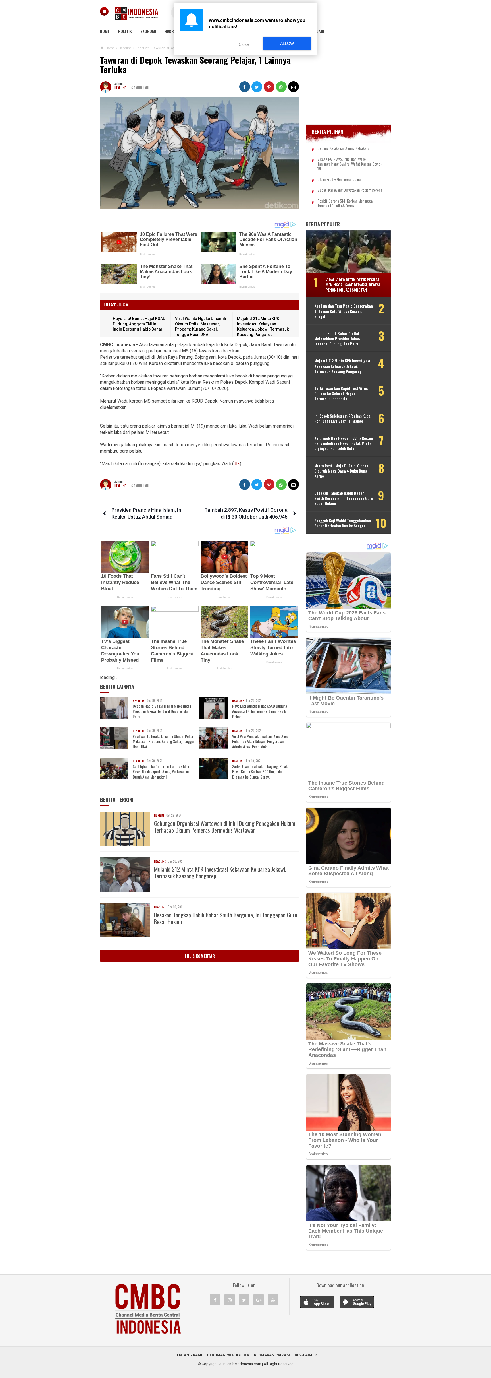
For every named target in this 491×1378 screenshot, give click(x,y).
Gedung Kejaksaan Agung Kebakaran (344, 148)
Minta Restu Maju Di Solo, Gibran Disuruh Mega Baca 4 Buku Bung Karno (341, 471)
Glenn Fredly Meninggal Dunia (339, 179)
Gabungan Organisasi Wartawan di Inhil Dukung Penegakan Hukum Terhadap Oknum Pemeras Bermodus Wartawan (224, 827)
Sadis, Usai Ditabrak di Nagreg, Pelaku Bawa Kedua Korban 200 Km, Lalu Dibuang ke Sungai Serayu (260, 771)
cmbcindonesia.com (244, 1364)
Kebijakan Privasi (272, 1355)
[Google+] (258, 1299)
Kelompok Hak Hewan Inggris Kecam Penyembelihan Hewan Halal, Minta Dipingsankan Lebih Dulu (343, 443)
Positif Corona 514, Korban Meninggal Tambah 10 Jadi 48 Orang (345, 203)
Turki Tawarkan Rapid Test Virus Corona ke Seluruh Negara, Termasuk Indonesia (341, 393)
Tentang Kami (188, 1355)
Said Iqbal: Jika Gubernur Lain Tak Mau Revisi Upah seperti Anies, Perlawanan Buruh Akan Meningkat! (161, 771)
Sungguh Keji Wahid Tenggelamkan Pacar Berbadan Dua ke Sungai (342, 523)
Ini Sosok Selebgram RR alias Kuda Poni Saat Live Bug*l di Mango (342, 418)
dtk (237, 463)
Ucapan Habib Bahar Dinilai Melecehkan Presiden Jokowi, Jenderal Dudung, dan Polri (162, 711)
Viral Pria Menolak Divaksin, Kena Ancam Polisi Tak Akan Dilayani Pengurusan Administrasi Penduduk (261, 741)
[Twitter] (244, 1299)
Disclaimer (306, 1355)
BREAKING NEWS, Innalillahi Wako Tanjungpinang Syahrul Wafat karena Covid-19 (349, 164)
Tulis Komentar (199, 956)
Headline (120, 88)
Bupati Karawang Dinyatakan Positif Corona (349, 190)
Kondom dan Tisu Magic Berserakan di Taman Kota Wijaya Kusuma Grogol (343, 311)
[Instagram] (229, 1299)
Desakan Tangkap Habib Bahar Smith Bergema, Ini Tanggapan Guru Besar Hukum (225, 918)
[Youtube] (273, 1299)
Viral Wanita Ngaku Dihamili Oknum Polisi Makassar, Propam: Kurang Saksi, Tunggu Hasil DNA (163, 741)
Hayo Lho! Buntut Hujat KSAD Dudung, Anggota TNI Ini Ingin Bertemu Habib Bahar (139, 323)
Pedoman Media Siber (228, 1355)
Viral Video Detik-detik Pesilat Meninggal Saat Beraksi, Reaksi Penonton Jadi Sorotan (353, 285)
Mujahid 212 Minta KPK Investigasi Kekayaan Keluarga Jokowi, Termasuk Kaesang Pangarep (220, 872)
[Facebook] (215, 1299)
